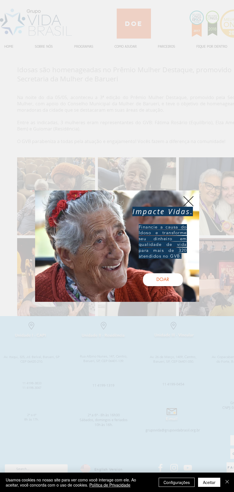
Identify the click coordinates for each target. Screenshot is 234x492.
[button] (188, 201)
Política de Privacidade (109, 485)
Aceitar (209, 482)
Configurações (177, 482)
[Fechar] (227, 482)
